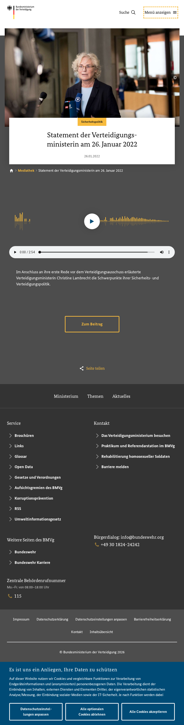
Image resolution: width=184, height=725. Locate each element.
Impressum (21, 619)
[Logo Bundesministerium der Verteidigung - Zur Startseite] (28, 12)
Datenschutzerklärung (52, 619)
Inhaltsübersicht (101, 632)
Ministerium (66, 396)
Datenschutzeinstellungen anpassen (101, 619)
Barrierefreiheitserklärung (152, 619)
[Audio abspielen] (92, 221)
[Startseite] (11, 170)
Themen (95, 396)
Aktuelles (121, 396)
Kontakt (77, 632)
